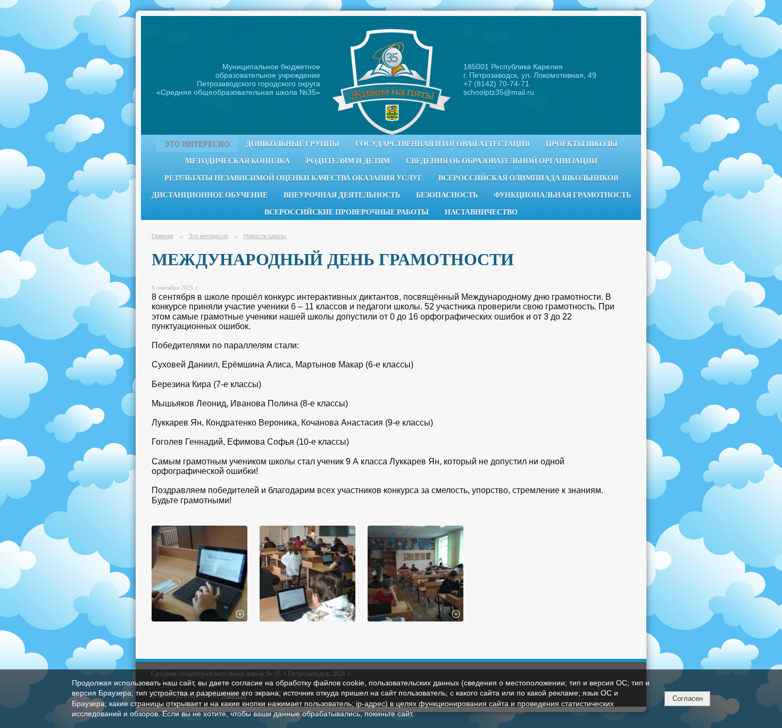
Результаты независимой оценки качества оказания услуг (293, 178)
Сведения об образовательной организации (501, 161)
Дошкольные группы (292, 143)
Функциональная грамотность (562, 195)
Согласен (687, 698)
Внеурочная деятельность (342, 195)
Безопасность (447, 195)
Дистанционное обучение (210, 195)
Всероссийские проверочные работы (346, 212)
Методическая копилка (237, 161)
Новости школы (265, 236)
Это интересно (197, 143)
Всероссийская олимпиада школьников (528, 178)
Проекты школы (582, 143)
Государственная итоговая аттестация (442, 143)
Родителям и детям (348, 161)
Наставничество (481, 212)
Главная (162, 236)
